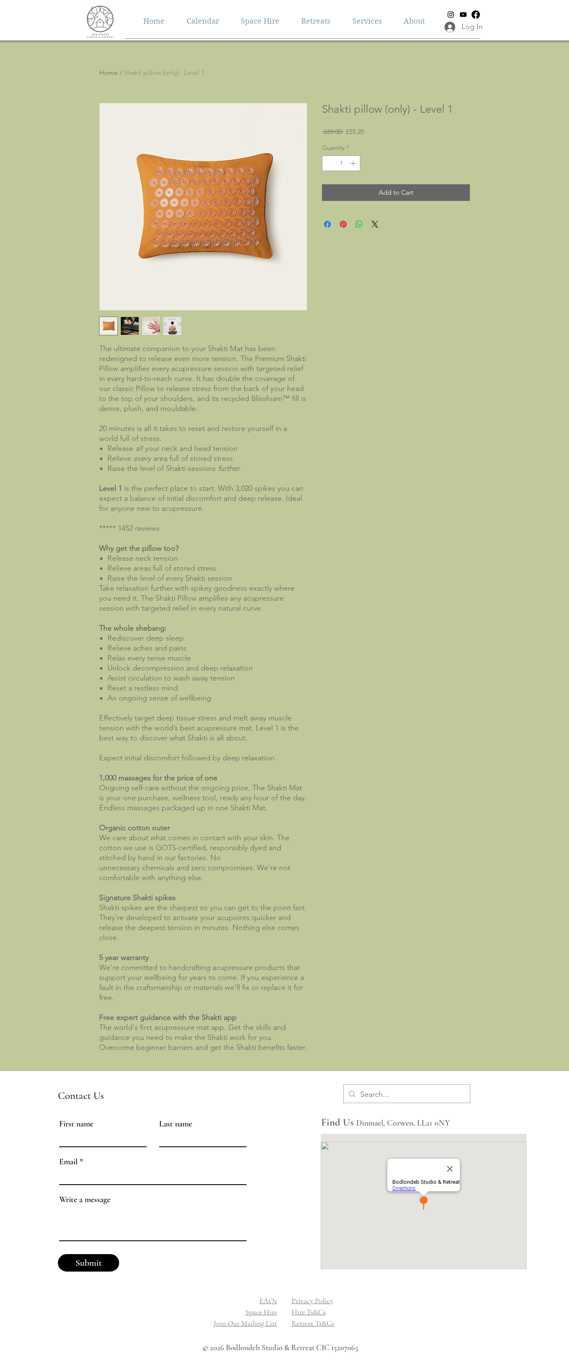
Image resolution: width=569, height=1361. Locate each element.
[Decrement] (328, 163)
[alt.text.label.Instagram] (451, 14)
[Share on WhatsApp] (359, 224)
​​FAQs (268, 1300)
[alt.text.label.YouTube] (463, 14)
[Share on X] (375, 224)
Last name (175, 1124)
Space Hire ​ (261, 1311)
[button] (366, 21)
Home (108, 73)
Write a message (84, 1199)
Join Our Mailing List (245, 1323)
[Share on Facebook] (327, 224)
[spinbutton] (341, 163)
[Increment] (354, 163)
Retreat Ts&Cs (313, 1323)
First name (76, 1124)
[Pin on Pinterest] (343, 224)
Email (68, 1162)
